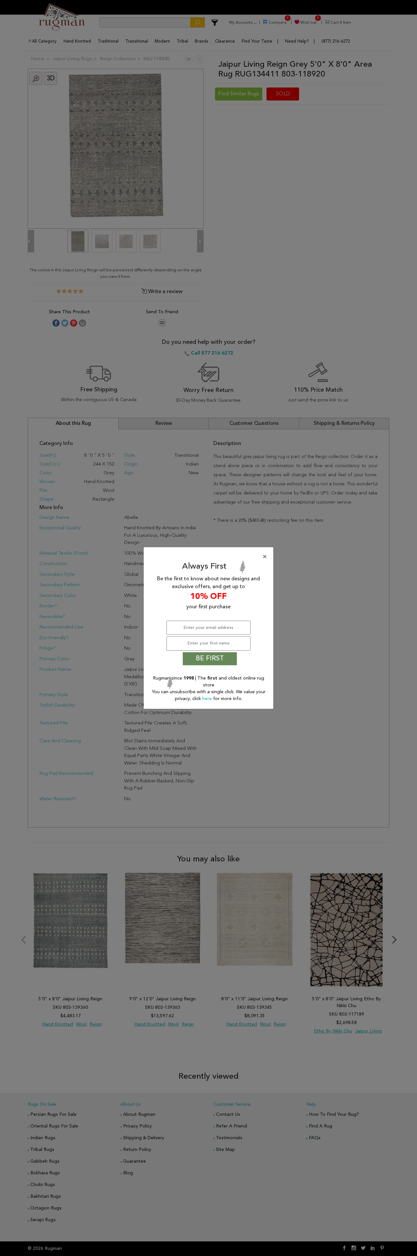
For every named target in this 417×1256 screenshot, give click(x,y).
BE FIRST (210, 658)
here (207, 698)
